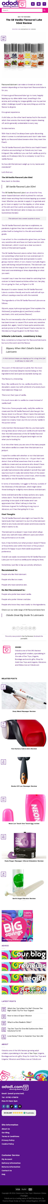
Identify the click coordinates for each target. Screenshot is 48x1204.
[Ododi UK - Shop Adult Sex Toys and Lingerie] (15, 4)
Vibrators (36, 1193)
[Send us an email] (20, 1106)
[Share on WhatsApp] (14, 628)
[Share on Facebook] (18, 628)
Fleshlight (24, 1196)
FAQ (3, 1174)
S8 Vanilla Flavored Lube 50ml (20, 186)
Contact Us (7, 1171)
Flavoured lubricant (9, 84)
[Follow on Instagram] (8, 1106)
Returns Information (11, 1167)
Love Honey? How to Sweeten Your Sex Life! (25, 1036)
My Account (7, 1159)
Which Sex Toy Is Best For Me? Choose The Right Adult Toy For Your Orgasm (25, 1009)
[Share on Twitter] (22, 628)
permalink (24, 639)
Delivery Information (11, 1163)
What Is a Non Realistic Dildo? (19, 1022)
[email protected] (16, 1093)
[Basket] (39, 4)
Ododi (33, 29)
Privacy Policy (8, 1140)
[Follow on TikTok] (12, 1106)
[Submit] (44, 10)
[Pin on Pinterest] (30, 628)
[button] (19, 1113)
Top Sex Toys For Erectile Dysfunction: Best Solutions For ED (25, 1030)
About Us (6, 1129)
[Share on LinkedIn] (34, 628)
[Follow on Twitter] (16, 1106)
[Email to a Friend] (26, 628)
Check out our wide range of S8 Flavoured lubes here (23, 610)
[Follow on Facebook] (4, 1106)
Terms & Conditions (10, 1136)
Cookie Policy (8, 1144)
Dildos (44, 1193)
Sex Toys (33, 1053)
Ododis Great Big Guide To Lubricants (25, 615)
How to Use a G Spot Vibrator (19, 1016)
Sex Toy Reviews (24, 17)
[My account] (33, 4)
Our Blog (5, 1133)
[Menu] (44, 4)
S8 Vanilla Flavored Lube (15, 192)
